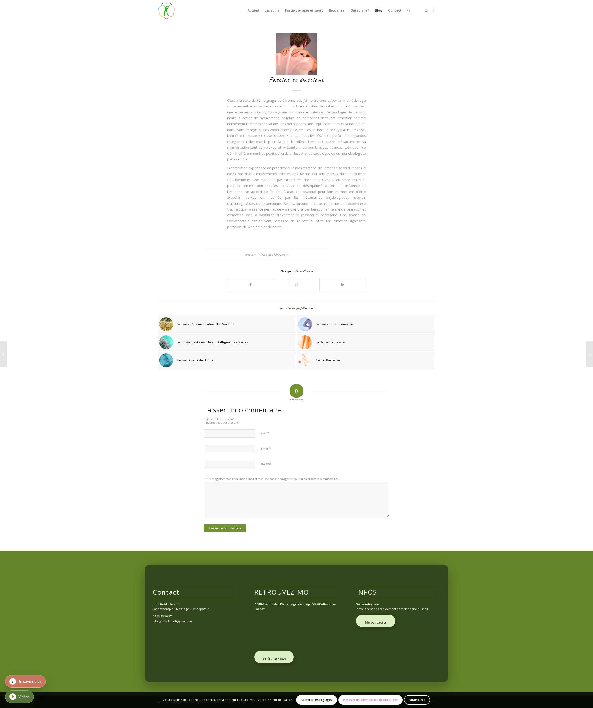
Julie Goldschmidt (276, 255)
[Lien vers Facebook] (433, 10)
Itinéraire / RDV (274, 658)
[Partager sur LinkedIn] (343, 284)
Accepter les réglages (316, 700)
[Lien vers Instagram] (426, 10)
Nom (265, 433)
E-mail (266, 448)
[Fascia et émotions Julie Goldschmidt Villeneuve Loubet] (296, 54)
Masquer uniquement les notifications (370, 700)
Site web (266, 463)
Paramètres (417, 700)
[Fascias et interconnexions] (3, 354)
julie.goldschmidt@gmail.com (173, 621)
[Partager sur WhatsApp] (297, 284)
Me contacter (376, 622)
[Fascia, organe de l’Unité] (589, 354)
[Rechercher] (408, 10)
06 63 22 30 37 (162, 616)
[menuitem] (253, 10)
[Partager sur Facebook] (250, 284)
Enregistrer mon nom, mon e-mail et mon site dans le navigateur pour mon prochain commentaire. (274, 479)
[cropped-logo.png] (166, 10)
